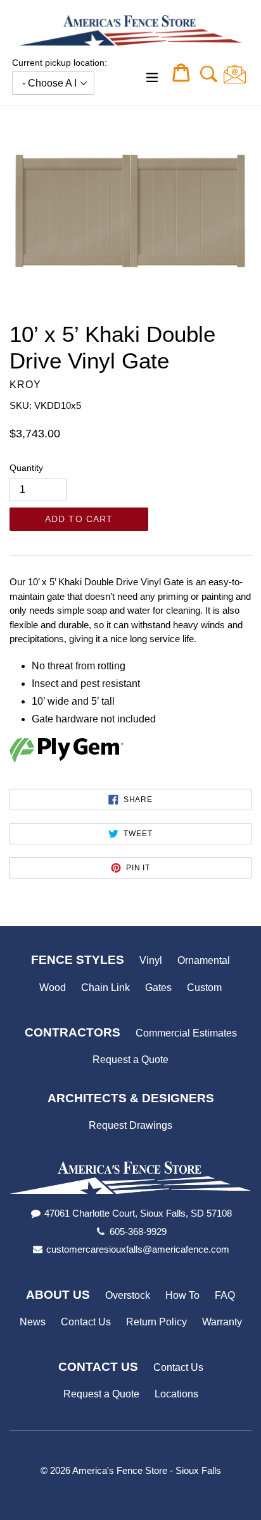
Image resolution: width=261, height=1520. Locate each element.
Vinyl (150, 960)
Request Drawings (130, 1125)
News (33, 1321)
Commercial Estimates (186, 1033)
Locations (176, 1394)
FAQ (225, 1295)
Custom (204, 987)
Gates (158, 987)
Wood (52, 987)
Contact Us (86, 1321)
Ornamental (203, 960)
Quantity (26, 468)
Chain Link (105, 987)
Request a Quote (130, 1059)
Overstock (127, 1295)
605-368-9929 (138, 1231)
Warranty (222, 1321)
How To (182, 1295)
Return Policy (156, 1321)
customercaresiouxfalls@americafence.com (137, 1249)
